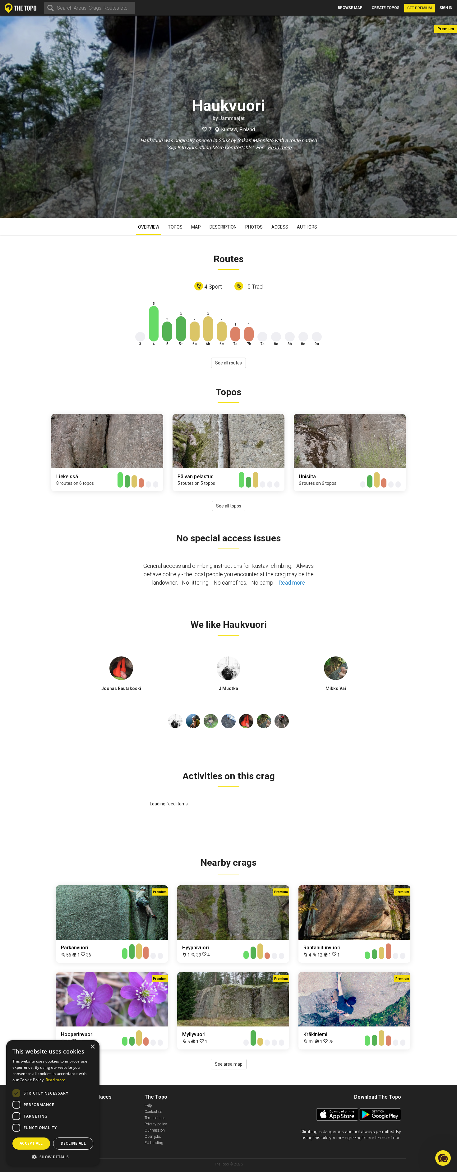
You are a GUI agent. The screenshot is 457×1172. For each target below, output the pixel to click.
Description (223, 227)
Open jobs (153, 1136)
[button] (52, 1157)
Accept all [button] (31, 1143)
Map (196, 227)
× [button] (92, 1047)
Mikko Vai (335, 688)
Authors (307, 227)
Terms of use (155, 1118)
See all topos (228, 505)
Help (148, 1105)
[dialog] (52, 1103)
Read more (279, 148)
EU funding (154, 1143)
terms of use (387, 1137)
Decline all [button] (73, 1143)
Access (279, 227)
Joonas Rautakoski (121, 688)
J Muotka (228, 688)
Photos (254, 227)
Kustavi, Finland (238, 129)
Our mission (155, 1130)
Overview (148, 227)
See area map (228, 1064)
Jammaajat (232, 118)
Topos (175, 227)
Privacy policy (156, 1124)
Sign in (446, 8)
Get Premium (419, 8)
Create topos (385, 8)
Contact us (153, 1111)
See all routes (228, 362)
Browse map (350, 8)
